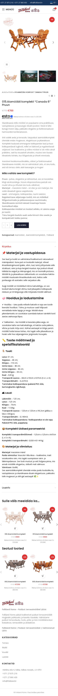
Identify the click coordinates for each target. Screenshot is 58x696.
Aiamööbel (19, 235)
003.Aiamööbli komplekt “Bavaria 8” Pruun (43, 582)
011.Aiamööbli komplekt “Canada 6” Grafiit (43, 535)
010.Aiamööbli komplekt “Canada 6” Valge (15, 535)
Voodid (5, 652)
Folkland (50, 235)
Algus (4, 92)
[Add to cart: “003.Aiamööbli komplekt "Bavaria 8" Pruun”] (42, 576)
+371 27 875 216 (6, 2)
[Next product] (54, 96)
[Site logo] (29, 9)
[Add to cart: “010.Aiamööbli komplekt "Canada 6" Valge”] (15, 528)
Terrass (5, 643)
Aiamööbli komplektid (35, 235)
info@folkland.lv (36, 2)
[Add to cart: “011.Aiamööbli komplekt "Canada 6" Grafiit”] (42, 528)
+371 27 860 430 (10, 677)
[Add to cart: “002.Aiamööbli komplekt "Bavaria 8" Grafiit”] (15, 576)
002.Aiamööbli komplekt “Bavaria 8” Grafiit (15, 582)
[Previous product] (49, 96)
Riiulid (4, 647)
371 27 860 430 (21, 2)
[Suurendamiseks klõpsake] (6, 64)
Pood (10, 92)
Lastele (5, 657)
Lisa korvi (21, 225)
